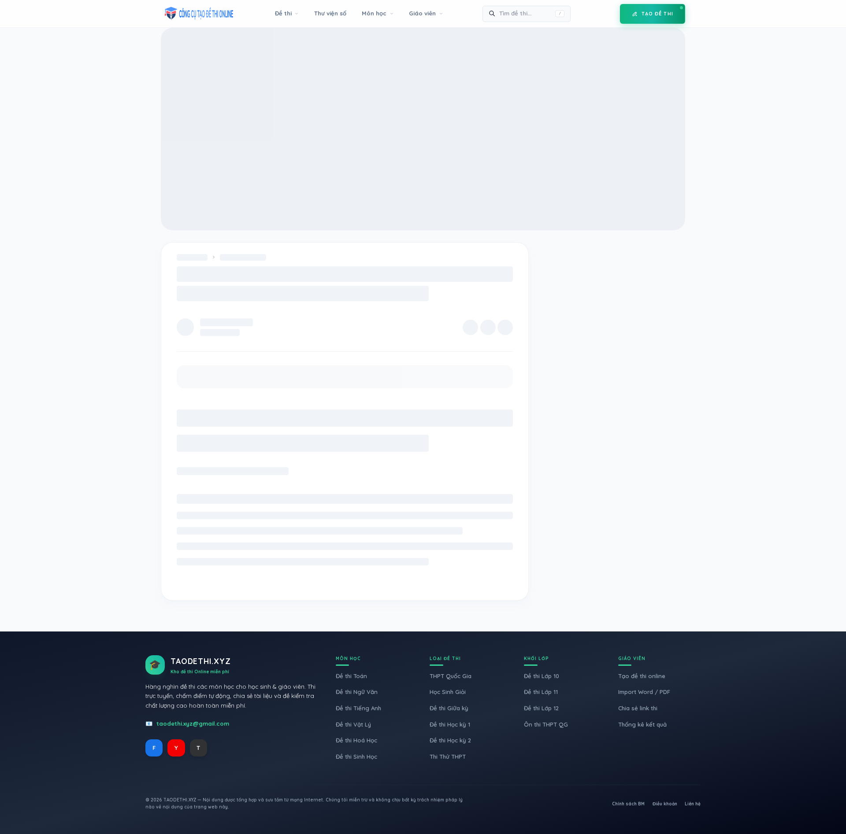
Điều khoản (665, 804)
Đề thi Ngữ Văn (357, 691)
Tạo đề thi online (641, 675)
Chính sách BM (628, 804)
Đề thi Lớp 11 (541, 691)
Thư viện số (330, 13)
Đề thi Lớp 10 (541, 675)
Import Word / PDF (644, 691)
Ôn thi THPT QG (546, 724)
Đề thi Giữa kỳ (449, 708)
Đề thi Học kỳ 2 (450, 740)
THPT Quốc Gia (450, 675)
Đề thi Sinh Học (356, 756)
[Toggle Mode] (606, 13)
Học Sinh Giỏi (448, 691)
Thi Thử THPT (448, 756)
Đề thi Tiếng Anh (358, 708)
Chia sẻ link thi (637, 708)
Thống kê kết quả (642, 724)
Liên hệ (693, 804)
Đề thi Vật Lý (353, 724)
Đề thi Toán (351, 675)
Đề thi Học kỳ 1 (450, 724)
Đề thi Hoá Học (356, 740)
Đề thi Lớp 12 (541, 708)
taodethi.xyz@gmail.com (192, 723)
